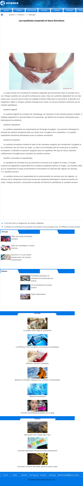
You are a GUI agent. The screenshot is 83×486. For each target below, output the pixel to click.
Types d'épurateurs (38, 294)
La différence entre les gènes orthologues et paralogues (37, 347)
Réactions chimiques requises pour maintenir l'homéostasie (37, 380)
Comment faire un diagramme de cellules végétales (24, 223)
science (12, 15)
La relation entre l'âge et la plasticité (37, 330)
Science (21, 15)
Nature (57, 10)
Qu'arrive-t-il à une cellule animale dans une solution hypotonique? (21, 257)
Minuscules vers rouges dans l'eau (37, 435)
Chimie (19, 10)
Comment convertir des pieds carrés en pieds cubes (37, 466)
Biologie (70, 10)
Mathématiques (62, 475)
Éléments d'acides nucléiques (37, 363)
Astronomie (31, 10)
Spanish (24, 475)
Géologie (52, 475)
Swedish (43, 475)
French (5, 475)
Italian (15, 475)
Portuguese (34, 475)
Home (6, 10)
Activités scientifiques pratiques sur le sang (37, 413)
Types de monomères (37, 396)
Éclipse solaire (73, 475)
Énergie (44, 10)
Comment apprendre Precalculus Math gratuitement (37, 451)
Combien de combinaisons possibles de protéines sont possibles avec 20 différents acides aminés (42, 227)
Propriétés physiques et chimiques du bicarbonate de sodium (42, 278)
